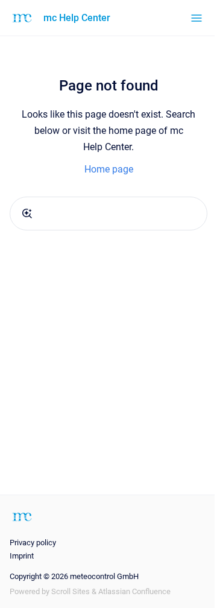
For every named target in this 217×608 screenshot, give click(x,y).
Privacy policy (33, 542)
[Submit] (27, 213)
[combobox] (108, 213)
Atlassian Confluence (134, 591)
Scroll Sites (70, 591)
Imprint (22, 555)
